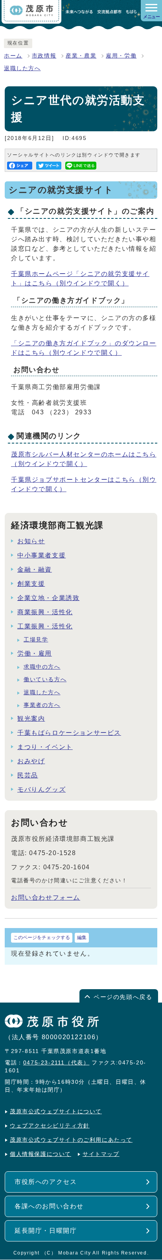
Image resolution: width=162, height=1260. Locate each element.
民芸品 (27, 775)
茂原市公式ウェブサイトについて (56, 1112)
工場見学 (36, 640)
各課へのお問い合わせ (49, 1206)
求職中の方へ (42, 667)
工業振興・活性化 (45, 626)
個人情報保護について (40, 1154)
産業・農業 (81, 56)
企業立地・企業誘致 (48, 598)
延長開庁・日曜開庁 (46, 1230)
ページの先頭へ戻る (123, 996)
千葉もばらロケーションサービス (69, 732)
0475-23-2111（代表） (56, 1063)
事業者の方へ (42, 705)
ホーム (13, 56)
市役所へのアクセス (46, 1181)
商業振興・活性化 (45, 612)
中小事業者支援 (41, 555)
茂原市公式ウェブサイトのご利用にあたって (71, 1140)
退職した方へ (22, 68)
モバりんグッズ (41, 789)
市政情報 (44, 56)
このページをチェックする (41, 937)
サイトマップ (101, 1154)
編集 (82, 937)
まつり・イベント (45, 747)
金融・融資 (34, 569)
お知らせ (31, 541)
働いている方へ (45, 679)
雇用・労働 (121, 56)
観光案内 (31, 718)
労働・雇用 (34, 653)
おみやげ (31, 761)
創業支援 (31, 583)
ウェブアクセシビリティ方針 (50, 1126)
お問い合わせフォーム (45, 897)
